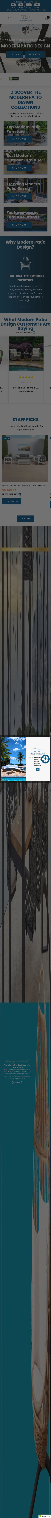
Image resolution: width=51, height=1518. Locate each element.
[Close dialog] (49, 738)
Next (38, 769)
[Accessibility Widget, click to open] (45, 759)
